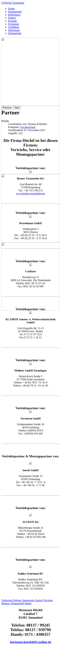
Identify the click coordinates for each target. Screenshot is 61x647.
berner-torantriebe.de (34, 193)
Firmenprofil (15, 11)
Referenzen (14, 14)
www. (19, 193)
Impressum (14, 30)
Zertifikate (13, 27)
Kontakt (12, 20)
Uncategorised (27, 127)
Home (11, 8)
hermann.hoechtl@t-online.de (30, 642)
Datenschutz (14, 33)
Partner (12, 17)
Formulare (13, 24)
